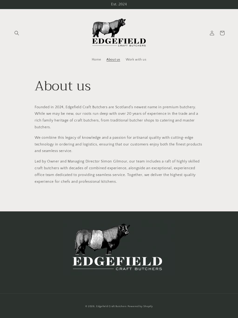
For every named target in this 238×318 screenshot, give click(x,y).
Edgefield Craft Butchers (111, 306)
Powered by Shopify (140, 306)
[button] (17, 33)
